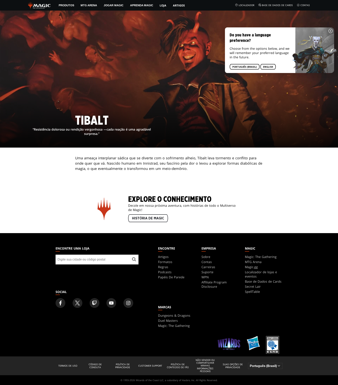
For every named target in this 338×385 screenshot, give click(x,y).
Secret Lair (253, 286)
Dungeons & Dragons (174, 315)
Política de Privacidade (122, 366)
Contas (305, 5)
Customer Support (150, 365)
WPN (205, 277)
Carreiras (208, 267)
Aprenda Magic (141, 5)
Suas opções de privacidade (233, 366)
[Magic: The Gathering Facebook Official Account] (60, 303)
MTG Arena (89, 5)
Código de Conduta (95, 366)
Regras (163, 267)
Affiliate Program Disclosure (214, 284)
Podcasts (165, 272)
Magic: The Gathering (261, 257)
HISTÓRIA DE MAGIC (148, 218)
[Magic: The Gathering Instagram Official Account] (128, 303)
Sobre (205, 257)
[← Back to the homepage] (39, 5)
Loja (163, 5)
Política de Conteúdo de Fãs (178, 366)
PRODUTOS (66, 5)
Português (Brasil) (244, 67)
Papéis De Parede (171, 277)
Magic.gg (251, 267)
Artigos (179, 5)
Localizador (246, 5)
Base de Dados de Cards (277, 5)
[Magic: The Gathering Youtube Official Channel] (111, 303)
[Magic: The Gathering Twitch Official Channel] (94, 303)
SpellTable (252, 291)
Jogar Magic (113, 5)
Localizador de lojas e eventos (261, 274)
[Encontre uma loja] (133, 259)
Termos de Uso (67, 365)
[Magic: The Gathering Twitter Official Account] (77, 303)
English (268, 67)
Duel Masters (168, 320)
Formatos (165, 262)
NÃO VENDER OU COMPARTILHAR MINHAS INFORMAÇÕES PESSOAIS (205, 366)
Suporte (207, 272)
